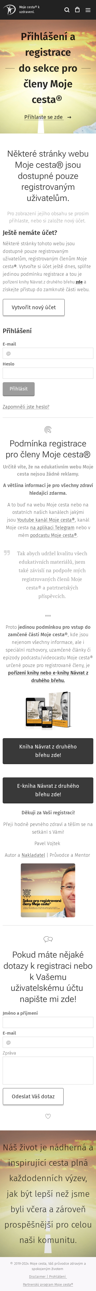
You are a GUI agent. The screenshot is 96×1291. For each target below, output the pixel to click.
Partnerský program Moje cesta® (48, 1284)
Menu (88, 10)
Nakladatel (33, 855)
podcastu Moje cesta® (53, 535)
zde (79, 282)
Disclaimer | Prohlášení (48, 1277)
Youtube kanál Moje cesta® (46, 520)
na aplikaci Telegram (52, 528)
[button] (66, 9)
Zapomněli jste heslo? (26, 407)
